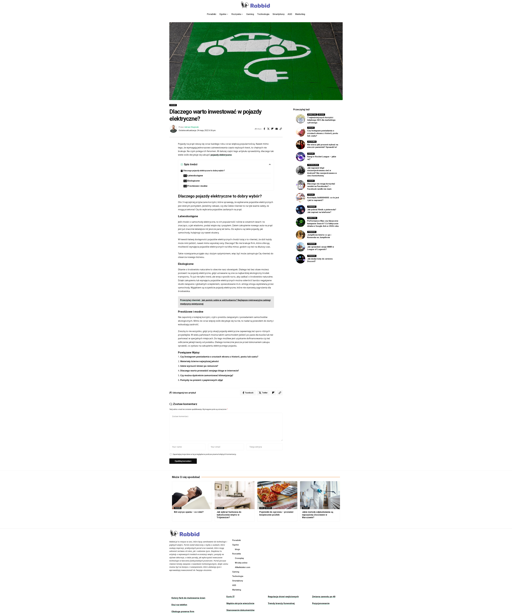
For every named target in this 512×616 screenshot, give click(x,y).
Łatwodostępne (195, 175)
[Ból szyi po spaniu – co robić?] (192, 495)
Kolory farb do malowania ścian (188, 597)
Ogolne (173, 105)
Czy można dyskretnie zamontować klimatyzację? (206, 375)
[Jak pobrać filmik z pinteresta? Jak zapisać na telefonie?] (300, 209)
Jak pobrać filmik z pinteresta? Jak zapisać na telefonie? (321, 210)
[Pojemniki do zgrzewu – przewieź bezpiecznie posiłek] (277, 495)
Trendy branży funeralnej (281, 603)
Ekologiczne (193, 181)
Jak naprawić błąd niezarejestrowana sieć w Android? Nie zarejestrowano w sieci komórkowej (322, 172)
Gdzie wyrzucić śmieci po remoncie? (199, 365)
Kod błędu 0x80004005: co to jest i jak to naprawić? (323, 198)
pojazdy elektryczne (221, 154)
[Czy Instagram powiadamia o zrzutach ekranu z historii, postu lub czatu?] (300, 132)
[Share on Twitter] (268, 129)
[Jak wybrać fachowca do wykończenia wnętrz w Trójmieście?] (235, 495)
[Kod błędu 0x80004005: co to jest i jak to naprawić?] (300, 197)
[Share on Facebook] (264, 129)
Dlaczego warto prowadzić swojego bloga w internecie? (209, 370)
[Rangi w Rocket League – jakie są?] (300, 156)
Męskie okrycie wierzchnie (240, 603)
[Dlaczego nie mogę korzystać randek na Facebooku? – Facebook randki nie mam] (300, 185)
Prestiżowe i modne (197, 186)
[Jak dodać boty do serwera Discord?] (300, 258)
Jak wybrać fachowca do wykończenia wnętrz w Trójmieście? (229, 515)
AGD (261, 508)
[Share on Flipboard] (272, 129)
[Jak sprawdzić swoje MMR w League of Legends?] (300, 247)
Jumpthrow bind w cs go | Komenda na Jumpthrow (319, 236)
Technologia (313, 165)
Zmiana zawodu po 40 (323, 596)
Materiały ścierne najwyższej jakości (199, 361)
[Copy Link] (281, 129)
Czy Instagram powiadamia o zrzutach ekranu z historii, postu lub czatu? (219, 356)
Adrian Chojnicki (191, 127)
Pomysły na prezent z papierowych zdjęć (201, 380)
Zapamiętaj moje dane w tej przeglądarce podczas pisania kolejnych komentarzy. (204, 454)
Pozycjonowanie (320, 603)
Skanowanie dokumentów (240, 610)
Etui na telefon (179, 604)
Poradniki (311, 206)
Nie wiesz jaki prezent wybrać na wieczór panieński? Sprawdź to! (322, 146)
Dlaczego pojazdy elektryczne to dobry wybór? (204, 171)
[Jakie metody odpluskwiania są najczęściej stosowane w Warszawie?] (320, 495)
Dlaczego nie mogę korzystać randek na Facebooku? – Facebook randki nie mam (321, 186)
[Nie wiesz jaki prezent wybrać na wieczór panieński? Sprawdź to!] (300, 144)
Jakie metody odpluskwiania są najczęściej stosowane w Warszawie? (317, 515)
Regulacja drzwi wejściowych (283, 596)
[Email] (277, 129)
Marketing (312, 114)
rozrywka (312, 141)
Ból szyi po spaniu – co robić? (189, 512)
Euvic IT (230, 596)
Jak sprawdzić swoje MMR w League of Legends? (320, 248)
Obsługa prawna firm (182, 611)
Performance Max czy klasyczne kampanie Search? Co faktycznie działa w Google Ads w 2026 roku (323, 223)
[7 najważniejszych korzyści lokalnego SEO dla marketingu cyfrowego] (300, 118)
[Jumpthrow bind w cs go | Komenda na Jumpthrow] (300, 235)
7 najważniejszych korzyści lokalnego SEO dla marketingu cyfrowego (321, 120)
